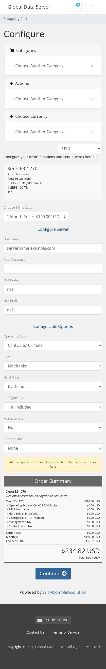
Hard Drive (11, 377)
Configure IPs (13, 397)
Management (13, 418)
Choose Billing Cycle (18, 207)
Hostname (11, 239)
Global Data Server (29, 6)
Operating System (16, 336)
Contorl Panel (13, 439)
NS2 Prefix (11, 300)
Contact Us (35, 632)
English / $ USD (55, 620)
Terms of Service (66, 632)
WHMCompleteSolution (64, 592)
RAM (7, 356)
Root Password (14, 259)
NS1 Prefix (11, 280)
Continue (51, 573)
